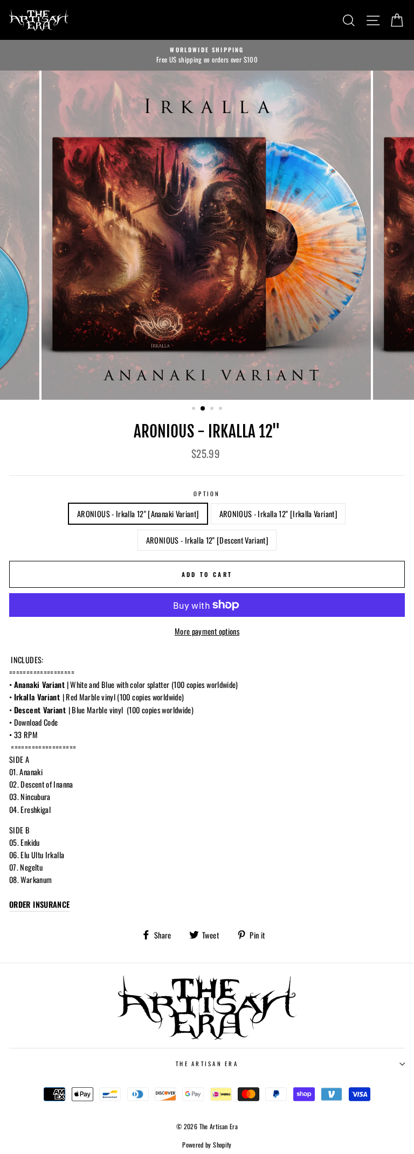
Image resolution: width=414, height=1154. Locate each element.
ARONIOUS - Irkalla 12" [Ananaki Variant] (137, 513)
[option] (207, 55)
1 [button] (194, 409)
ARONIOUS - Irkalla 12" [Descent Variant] (207, 540)
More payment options (207, 631)
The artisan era (207, 1063)
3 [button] (213, 409)
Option (207, 493)
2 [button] (203, 409)
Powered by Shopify (207, 1144)
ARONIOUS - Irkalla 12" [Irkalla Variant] (278, 513)
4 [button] (221, 409)
